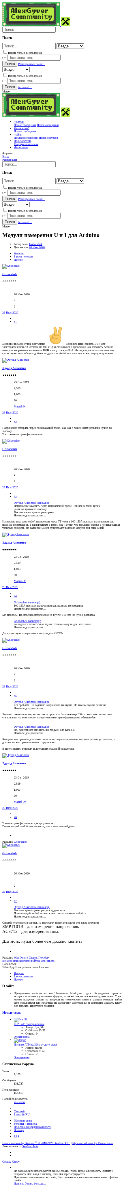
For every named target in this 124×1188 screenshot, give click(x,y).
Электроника (21, 1036)
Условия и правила (25, 1123)
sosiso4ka (19, 1102)
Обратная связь (23, 1120)
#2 (15, 421)
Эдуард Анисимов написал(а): (32, 502)
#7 (15, 900)
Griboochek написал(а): (27, 602)
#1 (15, 321)
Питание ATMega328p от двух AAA (35, 1044)
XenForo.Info (30, 1146)
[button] (6, 91)
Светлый (19, 1111)
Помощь (19, 1130)
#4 (15, 596)
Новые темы (11, 1013)
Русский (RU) (22, 1114)
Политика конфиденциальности (32, 1126)
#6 (15, 817)
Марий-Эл (20, 406)
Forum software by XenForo (36, 1143)
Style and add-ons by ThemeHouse (92, 1143)
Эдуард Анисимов (14, 368)
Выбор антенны (29, 1024)
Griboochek (35, 244)
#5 (15, 695)
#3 (15, 496)
